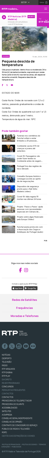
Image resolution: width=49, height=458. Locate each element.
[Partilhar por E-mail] (12, 85)
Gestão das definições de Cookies (18, 435)
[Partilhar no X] (7, 85)
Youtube (26, 346)
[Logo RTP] (15, 333)
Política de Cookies (29, 444)
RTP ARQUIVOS (8, 369)
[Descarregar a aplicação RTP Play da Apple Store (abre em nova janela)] (17, 288)
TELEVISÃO (6, 361)
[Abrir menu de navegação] (46, 8)
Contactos (7, 393)
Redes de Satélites (24, 300)
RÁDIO (4, 365)
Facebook (5, 346)
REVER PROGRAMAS (11, 383)
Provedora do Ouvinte (13, 404)
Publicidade (16, 447)
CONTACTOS (7, 397)
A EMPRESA (7, 414)
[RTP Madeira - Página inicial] (16, 9)
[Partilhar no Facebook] (2, 85)
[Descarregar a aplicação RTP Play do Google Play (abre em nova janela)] (31, 288)
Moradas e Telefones (25, 316)
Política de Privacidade (11, 444)
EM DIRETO (7, 379)
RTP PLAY (6, 376)
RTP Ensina (7, 372)
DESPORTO (6, 358)
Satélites (6, 411)
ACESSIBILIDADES (9, 407)
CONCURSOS (7, 386)
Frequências (24, 308)
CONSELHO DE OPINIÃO (12, 421)
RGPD (4, 432)
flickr (33, 346)
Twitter (12, 346)
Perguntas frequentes (13, 390)
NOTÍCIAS (6, 354)
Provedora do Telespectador (17, 400)
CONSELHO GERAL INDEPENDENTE (17, 418)
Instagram (19, 346)
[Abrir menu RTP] (24, 2)
